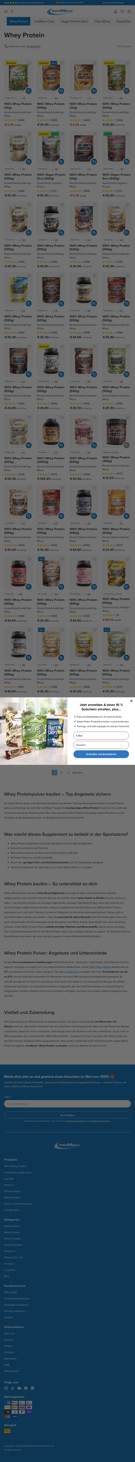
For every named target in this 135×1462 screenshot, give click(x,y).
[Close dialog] (131, 700)
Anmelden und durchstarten (101, 754)
